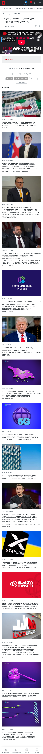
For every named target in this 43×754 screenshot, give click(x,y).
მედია (9, 78)
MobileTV (33, 78)
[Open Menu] (39, 3)
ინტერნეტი (21, 82)
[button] (8, 8)
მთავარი (5, 14)
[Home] (3, 3)
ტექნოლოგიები (21, 78)
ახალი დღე (15, 14)
